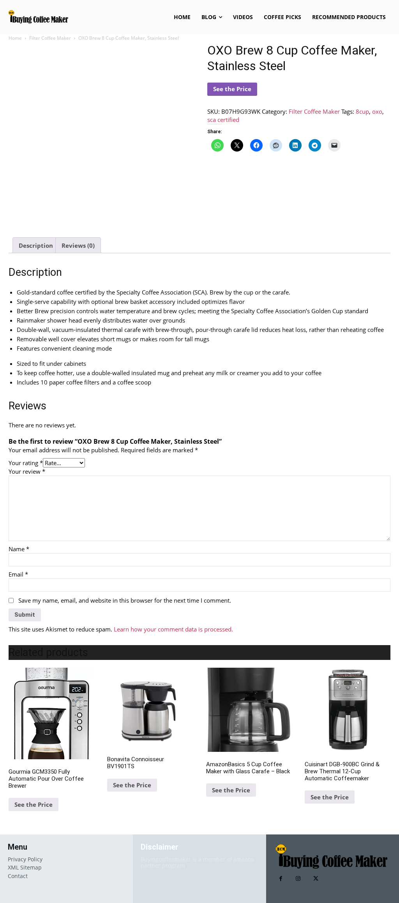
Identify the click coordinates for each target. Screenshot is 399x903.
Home (15, 38)
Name (19, 549)
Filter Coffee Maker (50, 38)
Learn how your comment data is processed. (173, 629)
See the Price (232, 89)
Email (18, 574)
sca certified (223, 119)
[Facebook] (281, 878)
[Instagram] (298, 878)
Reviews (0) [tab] (78, 245)
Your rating (26, 463)
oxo (377, 111)
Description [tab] (36, 245)
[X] (316, 878)
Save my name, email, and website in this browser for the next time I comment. (124, 600)
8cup (362, 111)
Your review (27, 471)
